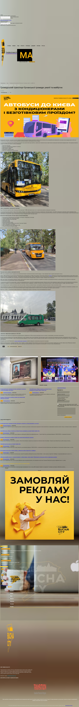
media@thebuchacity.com (11, 675)
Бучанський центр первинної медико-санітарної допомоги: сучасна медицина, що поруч (13, 389)
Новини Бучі (20, 346)
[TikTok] (15, 80)
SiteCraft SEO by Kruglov (68, 705)
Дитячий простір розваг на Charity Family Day (10, 444)
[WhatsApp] (20, 95)
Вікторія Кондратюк (7, 392)
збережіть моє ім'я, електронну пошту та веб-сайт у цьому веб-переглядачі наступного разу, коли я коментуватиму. (67, 405)
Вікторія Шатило (4, 92)
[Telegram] (12, 80)
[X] (16, 95)
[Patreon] (10, 80)
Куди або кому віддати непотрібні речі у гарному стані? (10, 562)
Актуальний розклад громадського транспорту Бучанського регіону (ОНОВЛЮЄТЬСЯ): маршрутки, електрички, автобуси (21, 550)
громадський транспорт (13, 346)
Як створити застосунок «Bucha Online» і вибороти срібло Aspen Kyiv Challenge (18, 450)
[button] (33, 48)
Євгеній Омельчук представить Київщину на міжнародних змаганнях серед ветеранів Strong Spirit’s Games (70, 359)
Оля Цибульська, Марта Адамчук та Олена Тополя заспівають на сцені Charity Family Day (40, 389)
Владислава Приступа (5, 552)
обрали (50, 275)
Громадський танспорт (6, 548)
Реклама (6, 467)
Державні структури (5, 554)
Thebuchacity (3, 83)
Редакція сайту (6, 452)
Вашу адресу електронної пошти (16, 23)
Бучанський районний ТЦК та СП (6, 556)
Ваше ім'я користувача (14, 16)
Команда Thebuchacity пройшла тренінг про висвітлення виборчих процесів (16, 437)
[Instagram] (8, 80)
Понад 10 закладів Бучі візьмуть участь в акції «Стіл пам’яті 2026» (15, 463)
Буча (7, 83)
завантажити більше (61, 387)
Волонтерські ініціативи (6, 560)
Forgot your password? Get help (5, 20)
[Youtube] (17, 80)
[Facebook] (6, 80)
